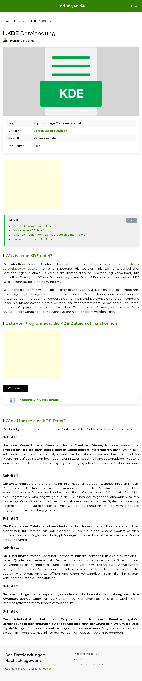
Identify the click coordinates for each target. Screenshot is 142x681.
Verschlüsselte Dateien (50, 130)
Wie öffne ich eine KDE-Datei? (33, 239)
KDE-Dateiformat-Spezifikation (33, 226)
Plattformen (81, 659)
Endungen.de (71, 6)
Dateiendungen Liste (86, 653)
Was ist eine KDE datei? (28, 230)
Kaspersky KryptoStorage (39, 399)
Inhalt (13, 220)
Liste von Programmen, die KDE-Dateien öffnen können (50, 234)
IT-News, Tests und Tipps (88, 664)
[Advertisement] (32, 184)
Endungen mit (26, 21)
